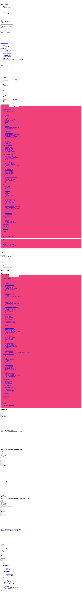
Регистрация (6, 13)
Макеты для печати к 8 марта (9, 247)
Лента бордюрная (9, 166)
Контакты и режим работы (9, 244)
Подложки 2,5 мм (9, 172)
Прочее (6, 129)
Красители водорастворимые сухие (12, 136)
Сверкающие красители (10, 140)
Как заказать (6, 241)
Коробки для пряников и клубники (12, 162)
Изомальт (7, 126)
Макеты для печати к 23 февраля (10, 245)
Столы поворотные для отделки (12, 208)
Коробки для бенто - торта (10, 156)
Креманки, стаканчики (10, 179)
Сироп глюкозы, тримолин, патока (12, 127)
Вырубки (7, 188)
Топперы (7, 220)
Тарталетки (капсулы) (10, 174)
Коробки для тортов (9, 158)
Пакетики (7, 178)
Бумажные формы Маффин (11, 177)
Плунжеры (7, 187)
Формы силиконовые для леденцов (12, 206)
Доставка (5, 242)
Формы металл (8, 201)
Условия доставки (9, 575)
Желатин (7, 121)
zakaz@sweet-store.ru (7, 56)
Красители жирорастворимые (11, 137)
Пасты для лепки (8, 214)
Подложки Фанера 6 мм (10, 167)
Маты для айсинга (9, 195)
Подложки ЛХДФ (9, 169)
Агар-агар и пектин (9, 120)
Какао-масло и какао (9, 115)
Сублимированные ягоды (10, 128)
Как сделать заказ (9, 574)
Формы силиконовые (9, 204)
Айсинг (6, 122)
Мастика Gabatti (8, 213)
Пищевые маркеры (9, 133)
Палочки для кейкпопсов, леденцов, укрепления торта (17, 182)
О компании (5, 239)
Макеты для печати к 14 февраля (10, 246)
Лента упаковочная (9, 181)
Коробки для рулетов (9, 161)
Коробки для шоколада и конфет (12, 165)
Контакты (8, 569)
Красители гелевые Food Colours (12, 134)
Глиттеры (7, 138)
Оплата (4, 243)
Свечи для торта (8, 218)
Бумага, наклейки (9, 180)
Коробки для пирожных (10, 164)
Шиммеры (7, 141)
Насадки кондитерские (10, 199)
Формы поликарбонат (10, 203)
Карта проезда (6, 60)
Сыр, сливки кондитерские (11, 119)
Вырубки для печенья (9, 189)
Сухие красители (8, 143)
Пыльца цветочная (9, 142)
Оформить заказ (10, 102)
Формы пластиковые (9, 202)
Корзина (5, 102)
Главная (5, 265)
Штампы (7, 193)
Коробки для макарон (9, 163)
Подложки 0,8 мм (9, 170)
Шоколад (7, 116)
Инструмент (7, 186)
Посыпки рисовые (9, 148)
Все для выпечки (8, 123)
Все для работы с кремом (10, 200)
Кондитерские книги (9, 217)
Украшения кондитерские (10, 152)
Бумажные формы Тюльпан (11, 175)
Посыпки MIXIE (8, 150)
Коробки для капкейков (10, 159)
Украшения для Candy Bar (10, 222)
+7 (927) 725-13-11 (7, 51)
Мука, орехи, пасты (9, 124)
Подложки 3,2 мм (9, 173)
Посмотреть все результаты (6, 26)
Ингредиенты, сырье (7, 267)
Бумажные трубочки (9, 221)
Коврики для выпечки (10, 207)
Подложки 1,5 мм (9, 171)
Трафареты (7, 191)
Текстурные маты (9, 196)
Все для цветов (8, 197)
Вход (4, 12)
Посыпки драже (8, 147)
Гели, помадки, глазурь (10, 151)
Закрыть (16, 106)
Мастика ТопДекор (9, 211)
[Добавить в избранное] (2, 414)
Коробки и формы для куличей (11, 157)
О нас (7, 568)
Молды (6, 192)
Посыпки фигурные (9, 149)
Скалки (6, 194)
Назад (11, 106)
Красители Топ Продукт (10, 135)
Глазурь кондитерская (9, 118)
